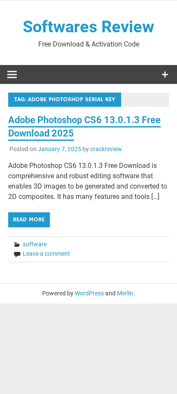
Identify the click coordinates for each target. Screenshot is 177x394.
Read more (29, 219)
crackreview (106, 149)
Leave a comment (46, 253)
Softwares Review (88, 26)
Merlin (125, 293)
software (35, 244)
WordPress (89, 293)
